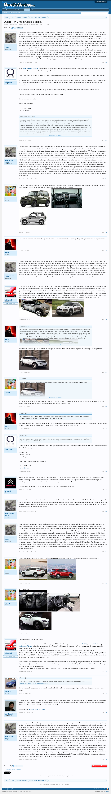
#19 (103, 712)
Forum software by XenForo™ (17, 791)
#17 (103, 671)
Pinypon (7, 199)
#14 (103, 552)
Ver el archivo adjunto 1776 (27, 683)
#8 (103, 372)
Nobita (107, 791)
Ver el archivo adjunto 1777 (42, 683)
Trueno (7, 252)
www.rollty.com (24, 468)
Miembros (34, 10)
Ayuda (95, 789)
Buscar (5, 12)
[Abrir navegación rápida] (106, 17)
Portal (7, 10)
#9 (103, 406)
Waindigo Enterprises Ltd (66, 776)
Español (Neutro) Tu (8, 789)
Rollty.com (8, 82)
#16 (103, 633)
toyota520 (8, 691)
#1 (103, 62)
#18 (103, 693)
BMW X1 (96, 644)
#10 (103, 428)
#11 (103, 471)
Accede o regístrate (101, 1)
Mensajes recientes (15, 12)
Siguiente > (20, 27)
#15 (103, 583)
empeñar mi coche (17, 10)
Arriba (104, 789)
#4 (103, 232)
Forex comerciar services (37, 709)
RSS (107, 789)
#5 (103, 250)
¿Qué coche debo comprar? (16, 24)
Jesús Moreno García (36, 24)
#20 (103, 759)
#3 (103, 178)
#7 (103, 319)
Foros (27, 10)
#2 (103, 140)
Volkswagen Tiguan (25, 646)
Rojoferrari (8, 300)
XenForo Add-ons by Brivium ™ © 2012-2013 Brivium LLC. (55, 784)
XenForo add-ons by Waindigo (46, 776)
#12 (103, 489)
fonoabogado (9, 714)
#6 (103, 280)
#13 (103, 511)
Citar (106, 62)
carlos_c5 (8, 491)
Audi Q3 (84, 644)
